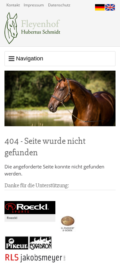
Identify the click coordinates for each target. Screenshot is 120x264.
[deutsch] (100, 6)
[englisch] (110, 6)
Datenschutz (59, 5)
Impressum (34, 5)
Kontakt (13, 5)
